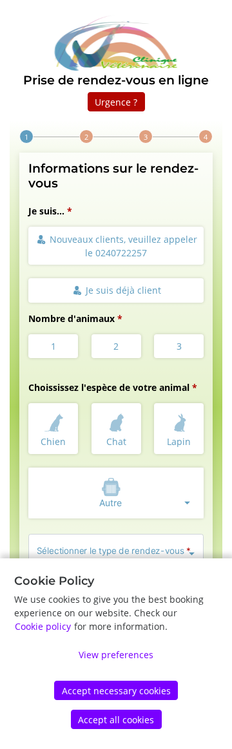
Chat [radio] (116, 441)
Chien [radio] (53, 441)
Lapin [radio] (179, 441)
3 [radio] (179, 346)
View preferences (116, 655)
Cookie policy (43, 626)
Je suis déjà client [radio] (122, 290)
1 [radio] (53, 346)
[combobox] (116, 493)
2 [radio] (116, 346)
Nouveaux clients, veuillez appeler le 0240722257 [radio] (122, 246)
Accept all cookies (116, 720)
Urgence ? (116, 102)
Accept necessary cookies (116, 691)
